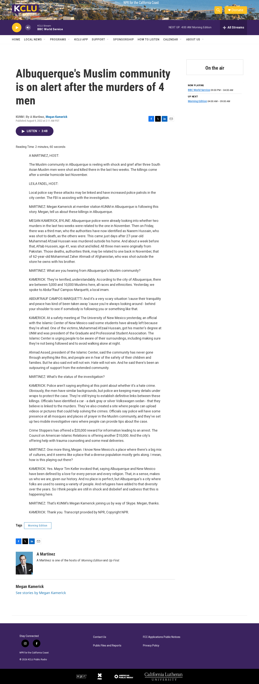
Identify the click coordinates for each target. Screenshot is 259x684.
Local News (33, 39)
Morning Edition (37, 525)
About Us (193, 39)
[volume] (28, 27)
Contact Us (99, 637)
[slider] (34, 27)
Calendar (170, 39)
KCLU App (81, 39)
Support (98, 39)
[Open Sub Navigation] (44, 39)
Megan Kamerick (56, 117)
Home (16, 39)
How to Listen (148, 39)
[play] (17, 27)
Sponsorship (123, 39)
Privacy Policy (151, 645)
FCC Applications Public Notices (161, 637)
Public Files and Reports (107, 645)
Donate (237, 10)
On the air (214, 68)
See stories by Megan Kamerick (41, 592)
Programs (58, 39)
